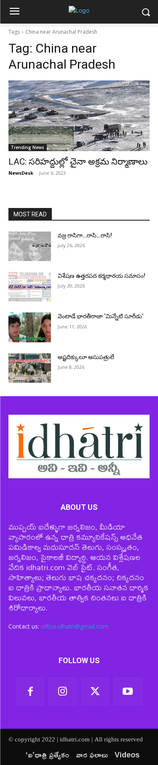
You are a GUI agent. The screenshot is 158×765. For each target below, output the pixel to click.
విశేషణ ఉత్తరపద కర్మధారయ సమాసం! (101, 275)
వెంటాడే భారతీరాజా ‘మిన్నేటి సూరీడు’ (100, 316)
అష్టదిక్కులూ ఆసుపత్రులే (86, 357)
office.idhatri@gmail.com (74, 626)
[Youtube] (128, 691)
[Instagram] (62, 691)
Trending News (27, 147)
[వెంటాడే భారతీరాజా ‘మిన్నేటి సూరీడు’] (29, 327)
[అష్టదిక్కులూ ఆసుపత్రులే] (29, 368)
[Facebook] (30, 691)
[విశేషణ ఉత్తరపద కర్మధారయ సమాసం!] (29, 286)
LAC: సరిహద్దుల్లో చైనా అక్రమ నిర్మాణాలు (77, 162)
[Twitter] (95, 691)
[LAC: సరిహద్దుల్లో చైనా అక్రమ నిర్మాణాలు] (79, 115)
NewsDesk (20, 173)
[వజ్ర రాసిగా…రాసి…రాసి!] (29, 246)
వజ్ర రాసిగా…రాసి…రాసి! (85, 235)
